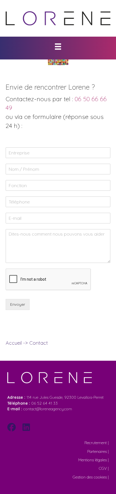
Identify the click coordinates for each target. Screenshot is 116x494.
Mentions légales (92, 459)
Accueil (14, 343)
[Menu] (58, 46)
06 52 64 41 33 (44, 403)
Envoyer (17, 304)
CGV (103, 468)
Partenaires (97, 451)
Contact (38, 343)
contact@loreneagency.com (39, 408)
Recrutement (95, 442)
